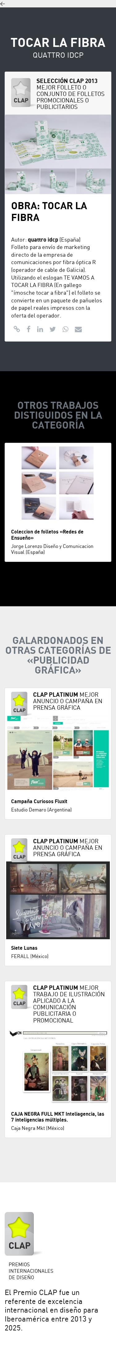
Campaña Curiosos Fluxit (39, 801)
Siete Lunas (24, 948)
